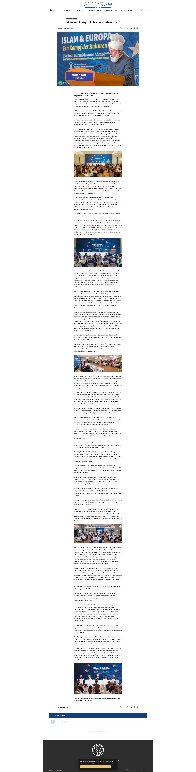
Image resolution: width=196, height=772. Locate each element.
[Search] (142, 10)
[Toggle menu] (51, 10)
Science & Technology (111, 10)
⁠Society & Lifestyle (126, 10)
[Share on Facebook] (137, 28)
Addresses (75, 18)
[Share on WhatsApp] (134, 28)
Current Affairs (81, 10)
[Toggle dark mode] (54, 10)
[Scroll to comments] (127, 28)
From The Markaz (68, 10)
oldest (59, 727)
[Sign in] (146, 10)
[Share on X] (132, 28)
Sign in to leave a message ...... (64, 721)
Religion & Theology (95, 10)
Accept (95, 766)
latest (53, 727)
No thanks (114, 766)
